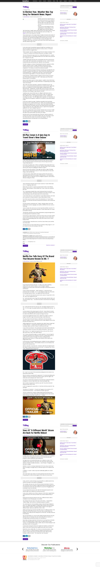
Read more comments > (50, 245)
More (54, 1)
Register (65, 1)
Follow (75, 1)
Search (57, 1)
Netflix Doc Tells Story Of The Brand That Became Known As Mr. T (68, 28)
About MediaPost (30, 556)
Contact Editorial (40, 556)
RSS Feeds (46, 556)
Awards (44, 1)
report (24, 33)
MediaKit (35, 556)
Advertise (70, 1)
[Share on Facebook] (24, 121)
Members (49, 1)
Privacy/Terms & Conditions (56, 556)
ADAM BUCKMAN (63, 12)
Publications (35, 1)
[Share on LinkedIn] (26, 121)
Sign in (61, 1)
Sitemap (49, 556)
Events (40, 1)
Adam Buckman (26, 16)
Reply (24, 243)
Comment (25, 124)
